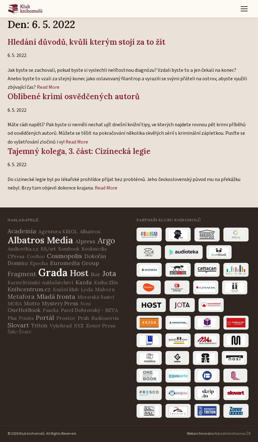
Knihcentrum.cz (29, 289)
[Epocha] (177, 287)
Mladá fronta (56, 296)
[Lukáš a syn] (178, 340)
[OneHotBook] (149, 375)
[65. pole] (178, 234)
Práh (83, 318)
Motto (32, 303)
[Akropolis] (207, 234)
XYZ (79, 325)
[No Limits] (205, 358)
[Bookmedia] (149, 270)
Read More (48, 87)
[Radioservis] (178, 393)
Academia (22, 231)
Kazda (84, 282)
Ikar (95, 274)
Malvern (105, 289)
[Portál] (235, 375)
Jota (109, 273)
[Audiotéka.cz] (184, 252)
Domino (18, 263)
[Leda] (149, 340)
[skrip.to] (207, 393)
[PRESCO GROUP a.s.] (149, 393)
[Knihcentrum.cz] (178, 323)
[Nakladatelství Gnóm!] (177, 358)
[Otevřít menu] (244, 9)
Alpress (85, 241)
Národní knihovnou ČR (232, 433)
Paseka (51, 310)
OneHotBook (24, 310)
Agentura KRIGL (58, 231)
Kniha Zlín (106, 282)
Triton (39, 325)
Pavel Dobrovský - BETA (89, 310)
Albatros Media (40, 240)
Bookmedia (94, 249)
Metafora (21, 296)
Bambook (68, 249)
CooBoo (36, 256)
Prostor (66, 318)
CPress (16, 256)
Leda (87, 289)
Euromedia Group (74, 263)
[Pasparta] (178, 375)
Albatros (90, 231)
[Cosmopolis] (236, 270)
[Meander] (236, 340)
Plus (12, 318)
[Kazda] (149, 323)
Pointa (26, 318)
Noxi (85, 304)
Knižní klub (66, 289)
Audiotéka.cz (23, 249)
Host (79, 273)
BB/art (48, 249)
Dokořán (95, 256)
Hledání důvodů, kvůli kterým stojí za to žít (86, 42)
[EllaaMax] (149, 287)
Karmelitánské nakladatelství (40, 283)
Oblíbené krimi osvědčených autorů (74, 96)
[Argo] (149, 252)
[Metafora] (149, 358)
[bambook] (219, 252)
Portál (45, 317)
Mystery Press (60, 303)
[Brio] (178, 270)
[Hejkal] (234, 287)
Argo (106, 240)
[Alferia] (236, 234)
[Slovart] (236, 393)
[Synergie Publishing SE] (178, 411)
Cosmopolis (64, 256)
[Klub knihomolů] (25, 8)
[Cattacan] (207, 270)
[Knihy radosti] (207, 323)
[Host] (151, 305)
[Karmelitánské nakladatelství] (211, 305)
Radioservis (105, 318)
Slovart (18, 325)
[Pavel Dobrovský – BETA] (207, 375)
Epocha (39, 263)
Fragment (22, 274)
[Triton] (207, 411)
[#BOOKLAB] (149, 234)
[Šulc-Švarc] (149, 411)
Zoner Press (100, 325)
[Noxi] (234, 358)
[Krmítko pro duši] (236, 323)
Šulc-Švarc (19, 332)
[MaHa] (207, 340)
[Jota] (182, 305)
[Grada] (205, 287)
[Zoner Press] (236, 411)
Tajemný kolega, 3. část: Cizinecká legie (79, 151)
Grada (53, 272)
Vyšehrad (61, 325)
